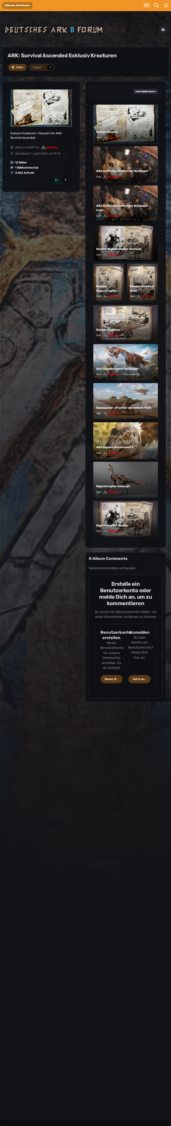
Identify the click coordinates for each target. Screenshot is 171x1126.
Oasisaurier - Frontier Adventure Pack (124, 407)
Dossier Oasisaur (108, 329)
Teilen (18, 67)
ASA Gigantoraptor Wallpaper (117, 368)
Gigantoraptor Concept (113, 486)
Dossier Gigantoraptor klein (106, 291)
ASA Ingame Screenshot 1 (114, 447)
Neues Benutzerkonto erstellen (114, 679)
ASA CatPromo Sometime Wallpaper (122, 171)
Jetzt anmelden (141, 679)
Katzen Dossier (107, 132)
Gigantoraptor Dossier (112, 525)
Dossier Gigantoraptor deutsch (118, 249)
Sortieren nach (145, 91)
